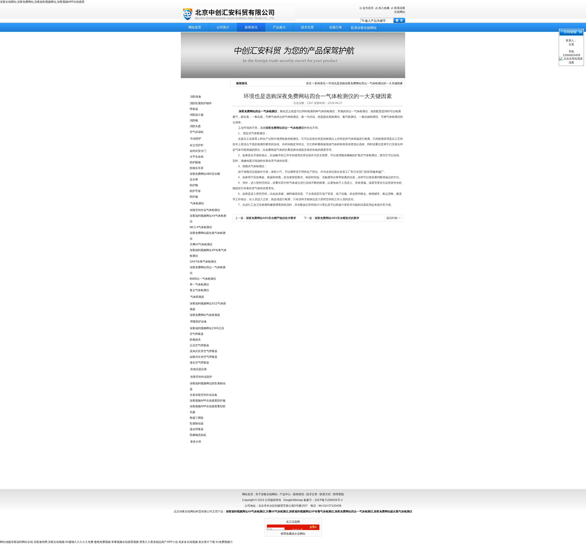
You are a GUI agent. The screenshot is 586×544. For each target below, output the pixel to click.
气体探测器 (197, 296)
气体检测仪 (197, 203)
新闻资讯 (251, 27)
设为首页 (368, 8)
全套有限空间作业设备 (203, 394)
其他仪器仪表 (198, 369)
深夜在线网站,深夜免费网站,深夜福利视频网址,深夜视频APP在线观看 (42, 1)
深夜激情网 (40, 542)
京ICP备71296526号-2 (329, 500)
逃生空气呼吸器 (199, 362)
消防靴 (194, 120)
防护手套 (195, 191)
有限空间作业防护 (201, 376)
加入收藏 (383, 8)
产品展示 (279, 27)
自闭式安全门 (198, 151)
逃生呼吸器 (196, 429)
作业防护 (195, 138)
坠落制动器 (196, 423)
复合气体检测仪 (199, 290)
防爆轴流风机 (198, 435)
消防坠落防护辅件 (201, 103)
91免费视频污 (224, 542)
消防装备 (195, 96)
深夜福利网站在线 (22, 542)
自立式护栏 (196, 145)
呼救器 (194, 109)
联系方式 (325, 494)
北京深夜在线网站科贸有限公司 (238, 13)
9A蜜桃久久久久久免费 (79, 542)
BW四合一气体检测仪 (203, 278)
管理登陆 (338, 494)
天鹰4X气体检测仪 (201, 244)
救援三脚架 (196, 417)
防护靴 (194, 185)
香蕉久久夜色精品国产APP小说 (158, 542)
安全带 (194, 179)
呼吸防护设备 (198, 321)
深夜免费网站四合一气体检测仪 (258, 111)
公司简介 (223, 27)
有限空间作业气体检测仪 (205, 210)
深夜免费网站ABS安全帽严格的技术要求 (271, 218)
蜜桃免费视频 (102, 542)
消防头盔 (195, 126)
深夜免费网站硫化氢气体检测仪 (393, 511)
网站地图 (5, 542)
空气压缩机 (196, 132)
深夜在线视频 (56, 542)
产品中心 (285, 494)
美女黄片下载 (206, 542)
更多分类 (195, 441)
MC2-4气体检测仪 (201, 227)
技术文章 (307, 27)
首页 (309, 83)
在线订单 (335, 27)
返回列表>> (393, 218)
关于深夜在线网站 (266, 494)
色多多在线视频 (188, 542)
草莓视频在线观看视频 (125, 542)
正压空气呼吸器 (199, 345)
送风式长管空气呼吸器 (203, 351)
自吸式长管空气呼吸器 (203, 356)
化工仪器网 (293, 521)
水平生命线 (196, 156)
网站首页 (194, 27)
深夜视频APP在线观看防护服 (207, 400)
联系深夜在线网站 (364, 28)
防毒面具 (195, 339)
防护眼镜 (195, 162)
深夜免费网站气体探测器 (205, 315)
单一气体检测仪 (199, 284)
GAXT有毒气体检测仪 (203, 261)
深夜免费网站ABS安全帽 (205, 173)
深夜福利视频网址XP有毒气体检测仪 (311, 511)
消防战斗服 (196, 114)
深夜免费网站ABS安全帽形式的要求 (337, 218)
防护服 (194, 196)
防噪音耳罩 (196, 168)
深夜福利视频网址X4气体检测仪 (245, 511)
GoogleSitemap (293, 500)
